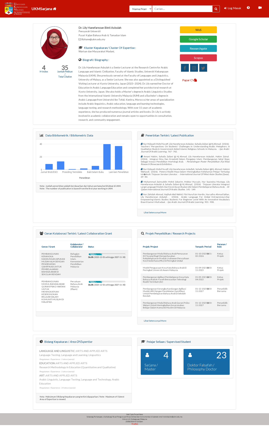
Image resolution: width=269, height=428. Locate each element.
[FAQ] (248, 7)
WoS (198, 29)
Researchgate (198, 48)
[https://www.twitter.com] (203, 68)
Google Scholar (198, 39)
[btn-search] (216, 8)
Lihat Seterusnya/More (155, 212)
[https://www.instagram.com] (194, 68)
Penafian (134, 424)
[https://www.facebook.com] (185, 68)
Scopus (198, 57)
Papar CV (188, 80)
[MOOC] (260, 7)
